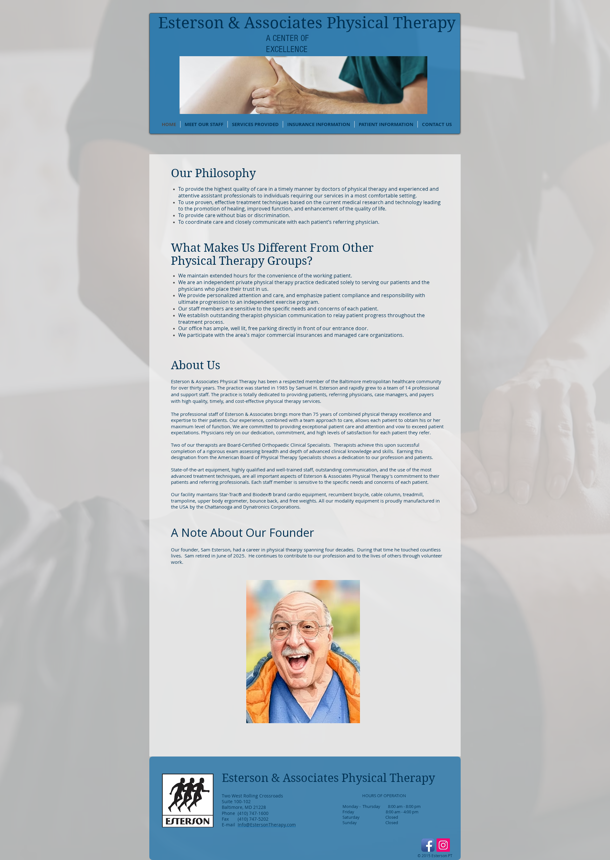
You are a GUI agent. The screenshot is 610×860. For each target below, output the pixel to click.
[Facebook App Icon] (428, 845)
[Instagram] (443, 845)
